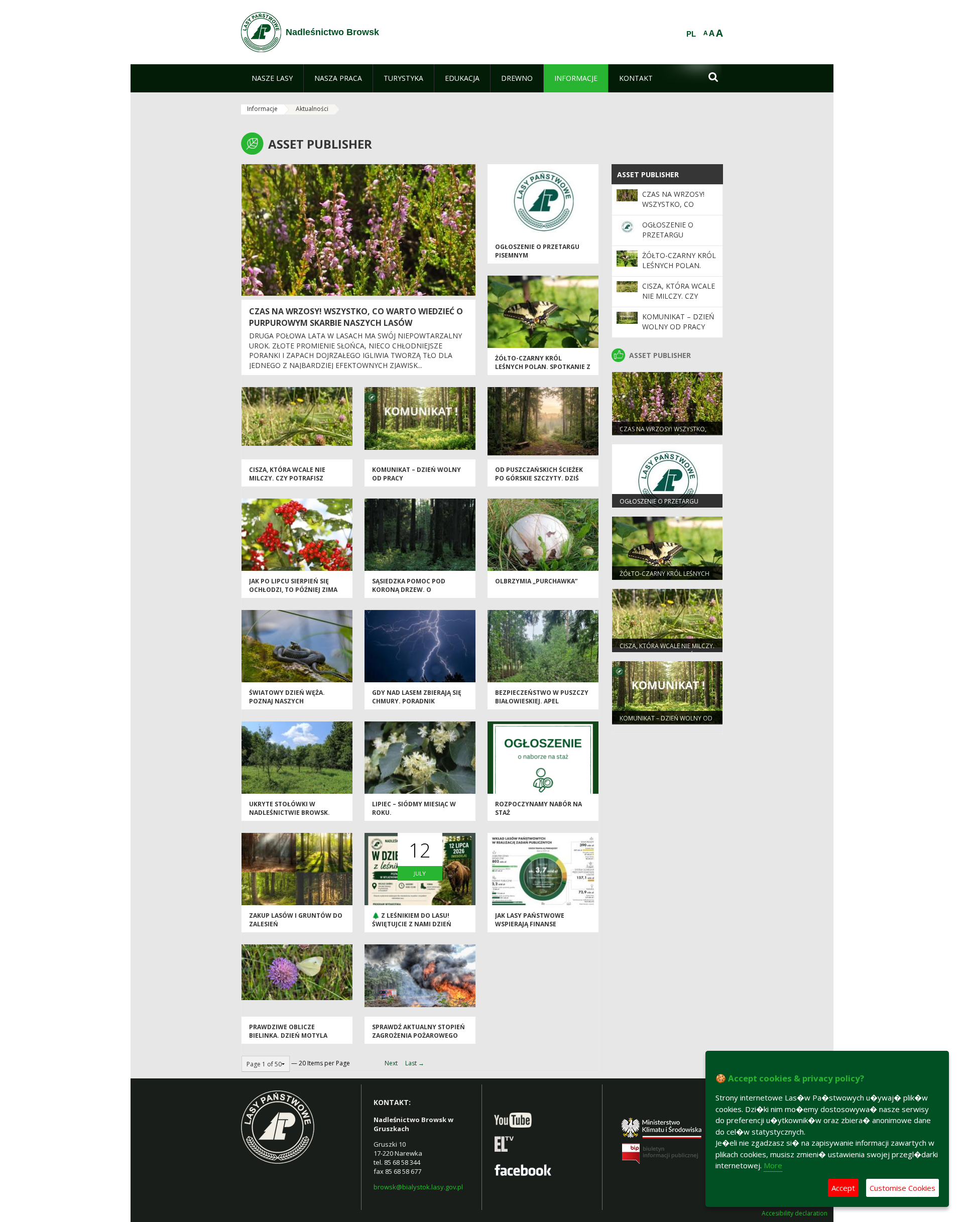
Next (391, 1063)
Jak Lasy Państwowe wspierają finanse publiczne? (529, 924)
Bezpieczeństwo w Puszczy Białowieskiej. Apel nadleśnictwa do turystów (541, 705)
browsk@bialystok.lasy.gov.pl (418, 1186)
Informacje (262, 108)
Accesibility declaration (794, 1213)
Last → (414, 1063)
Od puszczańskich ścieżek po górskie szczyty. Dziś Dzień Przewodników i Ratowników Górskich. (539, 482)
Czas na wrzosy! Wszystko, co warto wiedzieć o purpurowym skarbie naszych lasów (356, 317)
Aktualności (312, 108)
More (773, 1165)
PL (691, 34)
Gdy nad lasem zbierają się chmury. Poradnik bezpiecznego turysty (416, 701)
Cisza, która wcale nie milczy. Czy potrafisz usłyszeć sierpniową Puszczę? (287, 482)
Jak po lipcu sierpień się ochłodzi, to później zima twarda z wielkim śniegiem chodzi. (294, 594)
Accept (843, 1188)
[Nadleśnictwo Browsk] (261, 32)
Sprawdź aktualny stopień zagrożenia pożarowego (418, 1031)
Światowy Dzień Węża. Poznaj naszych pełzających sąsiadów (287, 701)
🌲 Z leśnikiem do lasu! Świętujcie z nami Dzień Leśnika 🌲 (411, 924)
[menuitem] (272, 78)
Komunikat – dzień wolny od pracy (678, 321)
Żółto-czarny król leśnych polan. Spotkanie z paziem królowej (542, 367)
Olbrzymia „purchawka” (536, 581)
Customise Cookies (902, 1188)
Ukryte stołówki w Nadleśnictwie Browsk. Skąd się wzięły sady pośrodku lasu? (289, 817)
